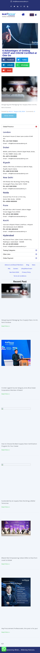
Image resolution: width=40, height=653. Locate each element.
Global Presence (8, 126)
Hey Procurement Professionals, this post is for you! (19, 628)
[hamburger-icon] (32, 14)
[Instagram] (24, 6)
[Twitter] (14, 6)
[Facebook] (11, 6)
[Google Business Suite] (27, 6)
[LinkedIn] (17, 6)
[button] (36, 15)
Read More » (5, 326)
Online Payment (8, 258)
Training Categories (9, 250)
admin (10, 111)
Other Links (6, 254)
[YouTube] (21, 6)
